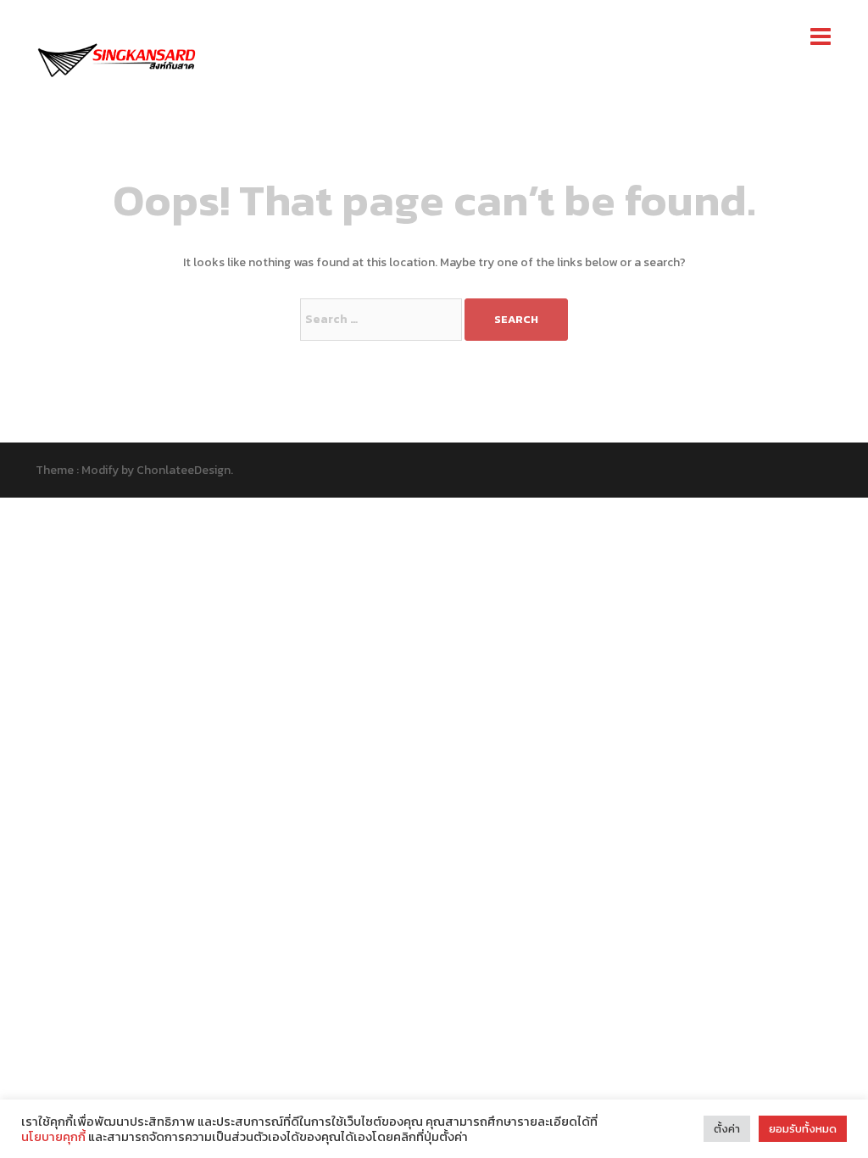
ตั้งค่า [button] (727, 1129)
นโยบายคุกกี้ (54, 1136)
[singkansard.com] (116, 58)
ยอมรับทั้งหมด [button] (803, 1129)
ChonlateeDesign (183, 470)
